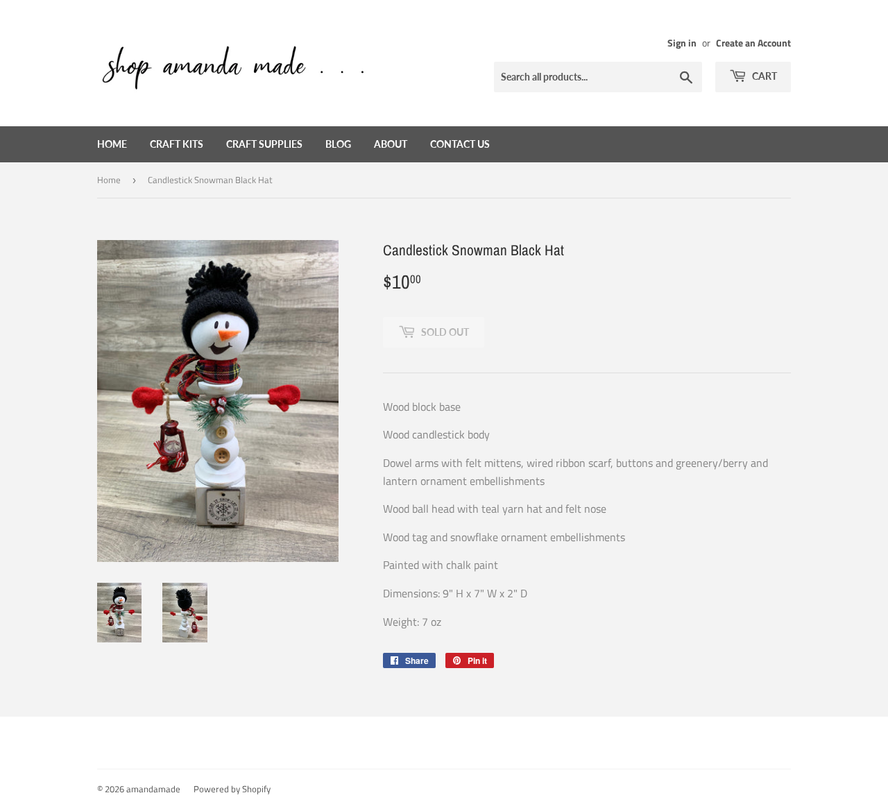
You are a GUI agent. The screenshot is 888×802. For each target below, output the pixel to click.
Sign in (682, 43)
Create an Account (753, 43)
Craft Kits (176, 144)
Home (112, 144)
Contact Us (460, 144)
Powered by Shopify (232, 789)
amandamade (153, 789)
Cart (763, 76)
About (390, 144)
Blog (338, 144)
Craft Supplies (264, 144)
